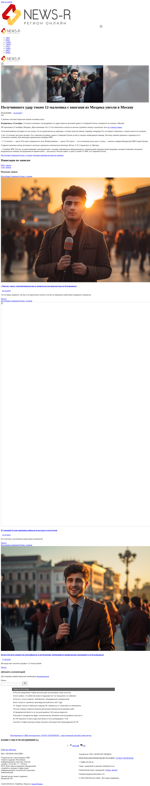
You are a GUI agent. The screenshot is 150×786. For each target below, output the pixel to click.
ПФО (8, 40)
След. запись (6, 167)
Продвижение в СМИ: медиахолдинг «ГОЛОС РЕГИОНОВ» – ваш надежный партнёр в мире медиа (50, 735)
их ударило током (115, 127)
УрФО (8, 48)
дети (34, 155)
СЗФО (8, 42)
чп (63, 155)
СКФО (8, 44)
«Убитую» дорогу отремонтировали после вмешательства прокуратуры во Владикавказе (39, 286)
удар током (57, 155)
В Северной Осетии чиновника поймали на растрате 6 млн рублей (29, 530)
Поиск (3, 680)
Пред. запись (6, 165)
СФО (8, 46)
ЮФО (8, 53)
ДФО (8, 38)
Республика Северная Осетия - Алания (16, 155)
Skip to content (6, 2)
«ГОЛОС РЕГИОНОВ (124, 758)
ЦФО (8, 50)
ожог (38, 155)
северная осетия (46, 155)
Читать (3, 299)
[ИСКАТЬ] (25, 683)
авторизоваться (43, 676)
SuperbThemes (37, 784)
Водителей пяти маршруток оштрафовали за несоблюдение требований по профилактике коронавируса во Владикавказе (52, 655)
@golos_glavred (111, 770)
